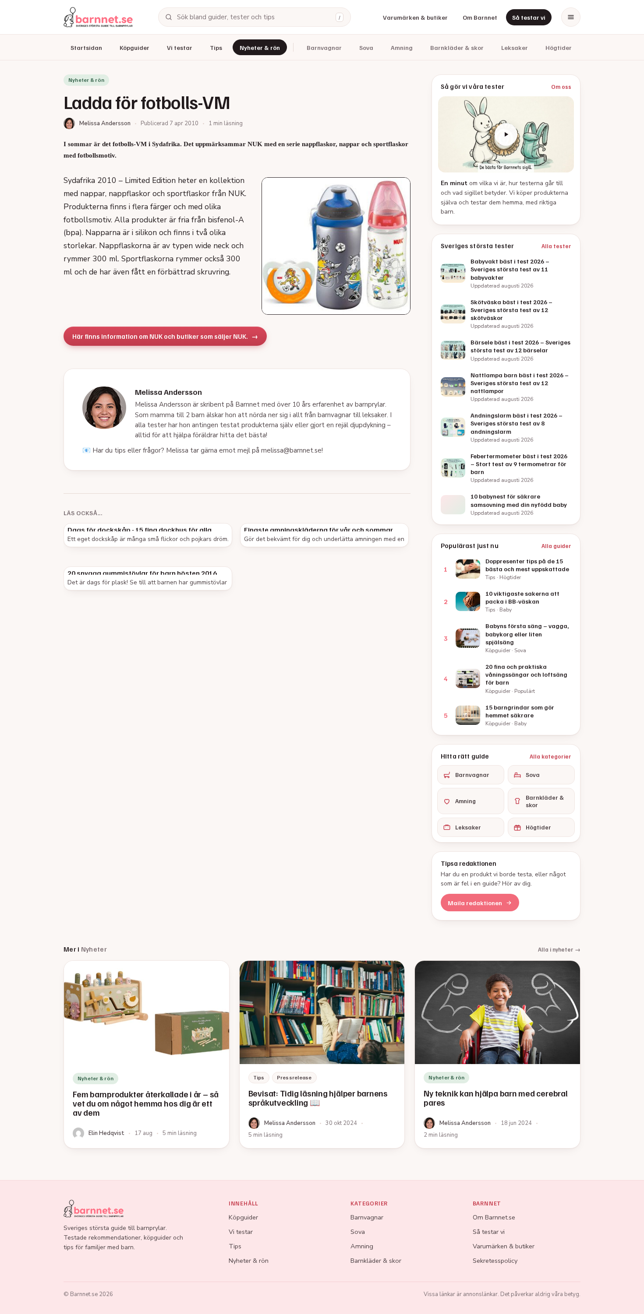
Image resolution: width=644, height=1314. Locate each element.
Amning (402, 47)
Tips (216, 47)
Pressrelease (294, 1077)
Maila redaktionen (475, 902)
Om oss (561, 86)
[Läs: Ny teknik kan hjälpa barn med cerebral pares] (497, 1054)
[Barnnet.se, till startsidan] (98, 17)
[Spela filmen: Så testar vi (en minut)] (506, 134)
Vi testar (179, 47)
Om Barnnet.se (494, 1217)
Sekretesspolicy (495, 1260)
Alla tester (556, 245)
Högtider (558, 47)
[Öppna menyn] (570, 17)
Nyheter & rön (260, 47)
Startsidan (86, 47)
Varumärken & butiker (415, 17)
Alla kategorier (550, 756)
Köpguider (134, 47)
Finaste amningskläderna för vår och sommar (318, 529)
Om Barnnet (480, 17)
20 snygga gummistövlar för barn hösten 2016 (142, 573)
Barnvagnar (324, 47)
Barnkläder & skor (457, 47)
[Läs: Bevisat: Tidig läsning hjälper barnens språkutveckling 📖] (322, 1054)
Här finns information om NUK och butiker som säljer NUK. (160, 336)
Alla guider (556, 545)
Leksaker (514, 47)
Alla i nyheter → (559, 949)
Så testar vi (528, 17)
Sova (366, 47)
